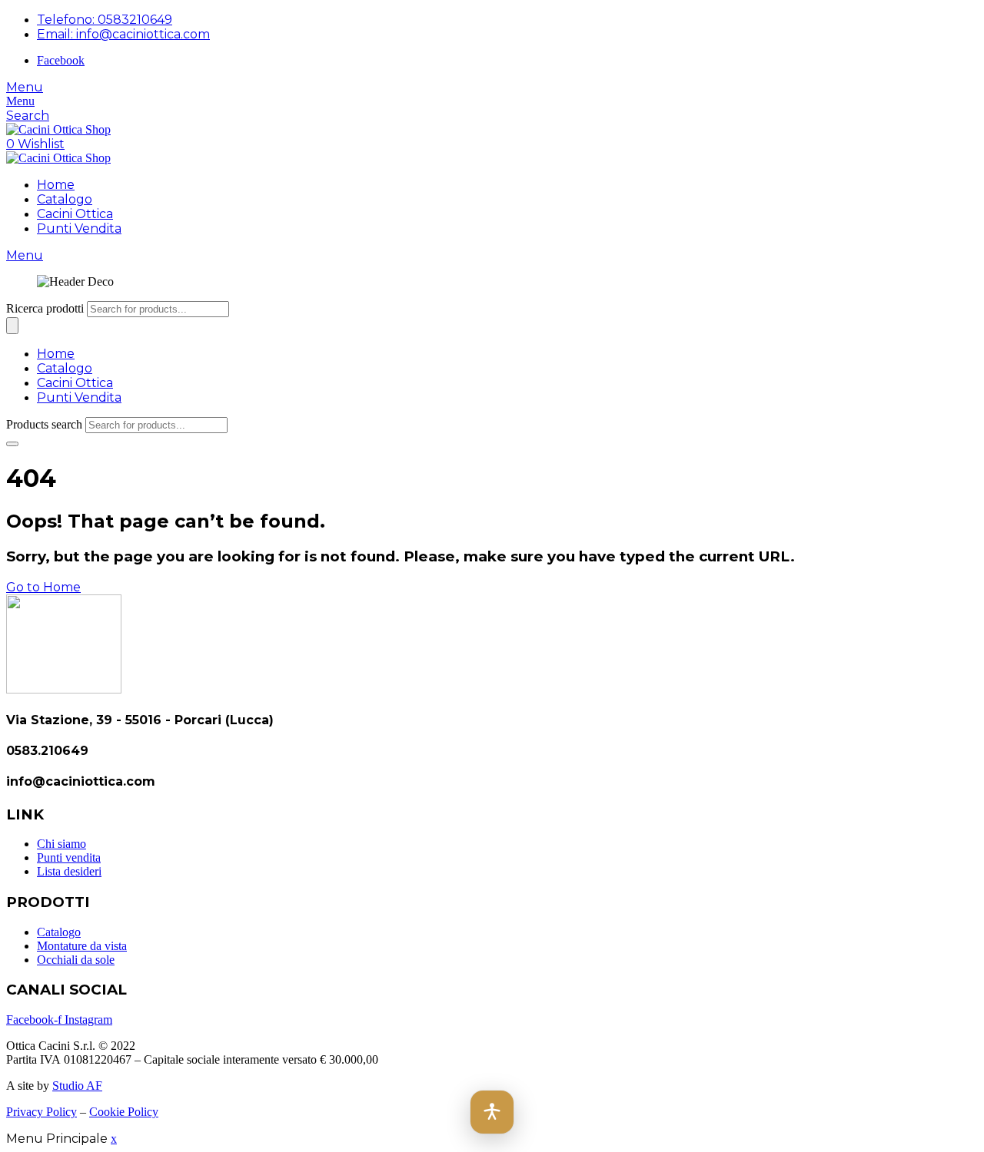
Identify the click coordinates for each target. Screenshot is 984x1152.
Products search (44, 424)
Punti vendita (69, 857)
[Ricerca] (12, 325)
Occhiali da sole (76, 959)
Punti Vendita (79, 228)
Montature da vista (82, 945)
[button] (492, 1112)
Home (56, 184)
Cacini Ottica (75, 214)
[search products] (12, 444)
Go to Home (43, 587)
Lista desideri (69, 871)
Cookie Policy (123, 1111)
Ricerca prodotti (45, 308)
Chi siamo (61, 843)
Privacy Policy (41, 1111)
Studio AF (77, 1085)
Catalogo (64, 199)
